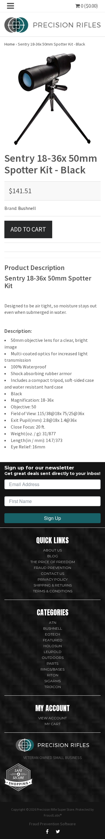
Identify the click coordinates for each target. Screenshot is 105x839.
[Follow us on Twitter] (57, 831)
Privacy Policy (53, 579)
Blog (52, 556)
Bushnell (27, 208)
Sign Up (52, 518)
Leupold (53, 652)
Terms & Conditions (52, 591)
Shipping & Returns (53, 585)
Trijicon (52, 687)
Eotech (52, 634)
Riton (52, 675)
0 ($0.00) (89, 6)
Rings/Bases (52, 669)
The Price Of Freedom (52, 562)
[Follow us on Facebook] (47, 831)
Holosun (52, 646)
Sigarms (52, 681)
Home (9, 44)
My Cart (53, 724)
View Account (52, 718)
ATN (52, 622)
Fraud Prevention (52, 567)
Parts (52, 663)
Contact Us (52, 573)
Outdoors (53, 657)
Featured (52, 640)
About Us (52, 550)
